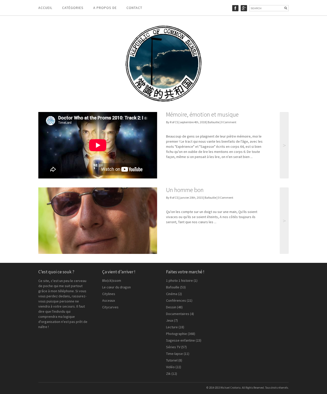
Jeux (169, 320)
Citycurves (110, 307)
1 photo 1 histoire (179, 280)
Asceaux (108, 300)
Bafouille (213, 122)
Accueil (45, 7)
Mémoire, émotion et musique (202, 114)
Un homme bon (185, 190)
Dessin (171, 307)
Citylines (108, 293)
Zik (168, 373)
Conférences (176, 300)
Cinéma (171, 293)
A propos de (105, 7)
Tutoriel (172, 360)
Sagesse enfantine (180, 340)
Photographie (176, 333)
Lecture (172, 327)
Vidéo (170, 367)
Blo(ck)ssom (111, 280)
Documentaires (177, 313)
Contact (134, 7)
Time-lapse (174, 353)
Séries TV (173, 347)
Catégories (73, 7)
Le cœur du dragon (116, 287)
